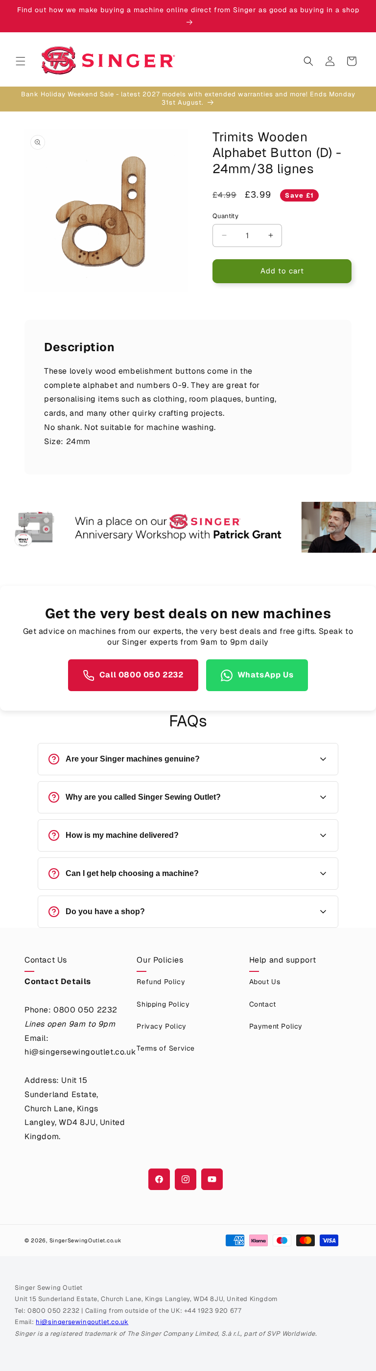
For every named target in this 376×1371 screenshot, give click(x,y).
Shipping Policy (163, 1004)
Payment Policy (276, 1026)
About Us (265, 981)
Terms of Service (166, 1048)
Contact (262, 1004)
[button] (20, 61)
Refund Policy (161, 981)
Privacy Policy (161, 1026)
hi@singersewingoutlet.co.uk (82, 1322)
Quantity (225, 216)
